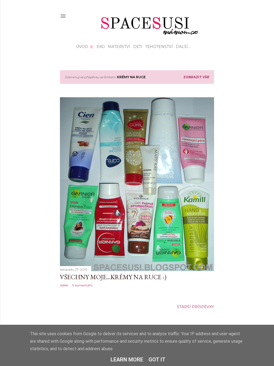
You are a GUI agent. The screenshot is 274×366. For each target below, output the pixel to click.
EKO (101, 46)
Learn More (127, 359)
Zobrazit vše (196, 77)
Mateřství (119, 46)
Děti (137, 46)
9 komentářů (82, 285)
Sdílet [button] (64, 285)
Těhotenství (159, 46)
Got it (157, 359)
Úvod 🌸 (85, 46)
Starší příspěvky (195, 306)
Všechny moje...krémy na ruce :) (113, 277)
